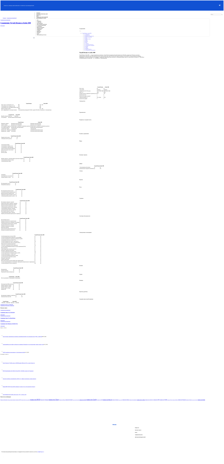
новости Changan (44, 399)
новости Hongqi (115, 399)
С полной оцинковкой (41, 25)
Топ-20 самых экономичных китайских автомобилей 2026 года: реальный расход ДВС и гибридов (22, 336)
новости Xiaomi (182, 399)
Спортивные (39, 26)
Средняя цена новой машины (90, 50)
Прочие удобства (88, 49)
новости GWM (100, 399)
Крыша (86, 41)
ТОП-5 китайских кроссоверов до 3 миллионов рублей (14, 352)
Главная (38, 12)
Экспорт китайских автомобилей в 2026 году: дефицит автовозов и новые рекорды (19, 378)
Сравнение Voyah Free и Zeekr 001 (7, 305)
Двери (86, 39)
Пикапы (38, 32)
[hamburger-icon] (209, 12)
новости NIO (157, 399)
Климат (87, 46)
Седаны (38, 30)
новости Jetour (125, 399)
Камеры (87, 48)
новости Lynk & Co (149, 399)
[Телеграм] (219, 8)
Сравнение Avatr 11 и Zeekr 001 (6, 304)
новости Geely (91, 400)
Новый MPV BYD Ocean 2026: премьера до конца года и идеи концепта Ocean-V (19, 386)
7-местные (39, 22)
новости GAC (82, 399)
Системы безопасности (89, 44)
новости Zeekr (201, 399)
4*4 (37, 20)
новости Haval (107, 399)
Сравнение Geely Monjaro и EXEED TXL (9, 323)
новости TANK (163, 399)
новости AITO (18, 399)
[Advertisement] (35, 410)
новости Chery (54, 400)
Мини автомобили (40, 27)
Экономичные (40, 23)
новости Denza (62, 399)
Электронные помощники (90, 45)
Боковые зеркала (88, 38)
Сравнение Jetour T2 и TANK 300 (7, 312)
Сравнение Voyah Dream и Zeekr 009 (15, 23)
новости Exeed (69, 399)
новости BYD (35, 400)
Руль (86, 42)
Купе (38, 33)
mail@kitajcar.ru (40, 451)
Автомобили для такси (41, 34)
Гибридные (39, 29)
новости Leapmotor (133, 399)
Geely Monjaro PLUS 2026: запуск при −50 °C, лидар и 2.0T (14, 394)
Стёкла (86, 40)
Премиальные (40, 28)
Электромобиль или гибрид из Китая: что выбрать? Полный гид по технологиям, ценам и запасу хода (23, 344)
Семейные (39, 21)
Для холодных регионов (42, 24)
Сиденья (87, 43)
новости (14, 399)
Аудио (87, 47)
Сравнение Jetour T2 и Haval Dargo (7, 318)
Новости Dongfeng (4, 399)
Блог (37, 16)
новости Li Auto (141, 399)
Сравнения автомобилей (42, 17)
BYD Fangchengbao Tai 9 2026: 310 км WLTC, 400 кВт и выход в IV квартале (18, 370)
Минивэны (39, 31)
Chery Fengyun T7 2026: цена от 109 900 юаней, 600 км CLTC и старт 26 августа (19, 363)
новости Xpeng (189, 399)
